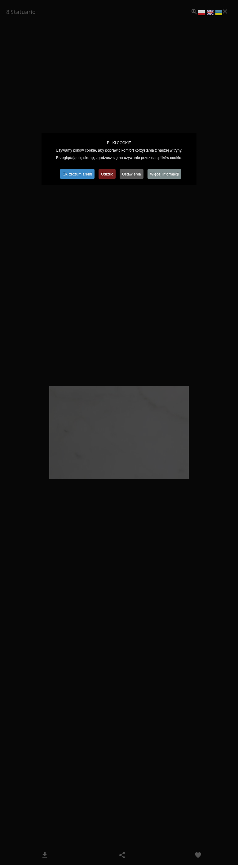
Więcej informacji (164, 173)
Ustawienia (131, 173)
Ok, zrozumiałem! (77, 173)
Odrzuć (107, 173)
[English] (210, 13)
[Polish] (201, 13)
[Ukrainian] (219, 13)
